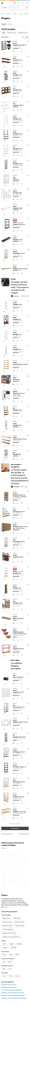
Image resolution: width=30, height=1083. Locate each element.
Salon (20, 13)
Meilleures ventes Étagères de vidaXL (12, 993)
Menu (5, 7)
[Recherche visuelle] (27, 7)
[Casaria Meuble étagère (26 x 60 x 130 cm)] (15, 365)
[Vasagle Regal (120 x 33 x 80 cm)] (15, 91)
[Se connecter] (18, 3)
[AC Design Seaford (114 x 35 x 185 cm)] (15, 753)
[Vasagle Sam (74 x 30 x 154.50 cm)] (15, 320)
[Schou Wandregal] (15, 619)
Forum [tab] (10, 24)
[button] (28, 41)
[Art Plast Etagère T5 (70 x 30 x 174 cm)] (15, 768)
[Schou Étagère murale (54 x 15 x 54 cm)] (15, 440)
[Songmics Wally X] (15, 106)
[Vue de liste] (27, 37)
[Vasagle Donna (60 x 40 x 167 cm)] (15, 76)
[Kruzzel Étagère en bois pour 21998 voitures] (15, 528)
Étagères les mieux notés (9, 987)
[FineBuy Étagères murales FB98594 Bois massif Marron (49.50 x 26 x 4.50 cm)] (15, 634)
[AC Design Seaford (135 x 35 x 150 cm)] (15, 513)
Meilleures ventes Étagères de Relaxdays (13, 998)
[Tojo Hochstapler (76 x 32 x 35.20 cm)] (15, 678)
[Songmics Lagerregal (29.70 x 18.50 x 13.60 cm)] (15, 813)
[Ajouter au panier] (22, 51)
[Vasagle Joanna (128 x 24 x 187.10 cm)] (15, 604)
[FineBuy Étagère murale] (15, 269)
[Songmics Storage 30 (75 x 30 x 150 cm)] (15, 46)
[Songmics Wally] (15, 209)
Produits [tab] (3, 24)
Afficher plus (15, 828)
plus (6, 907)
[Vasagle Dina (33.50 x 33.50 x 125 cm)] (15, 573)
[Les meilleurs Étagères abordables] (15, 664)
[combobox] (3, 32)
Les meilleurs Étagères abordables (11, 990)
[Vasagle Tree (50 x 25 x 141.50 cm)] (15, 350)
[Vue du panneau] (23, 37)
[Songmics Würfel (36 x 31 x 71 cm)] (15, 693)
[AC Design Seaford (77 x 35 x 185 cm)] (15, 254)
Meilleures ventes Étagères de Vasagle (13, 995)
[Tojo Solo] (15, 180)
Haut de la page (24, 834)
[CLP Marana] (15, 380)
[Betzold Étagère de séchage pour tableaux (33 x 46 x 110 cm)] (15, 497)
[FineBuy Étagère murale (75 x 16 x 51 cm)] (15, 723)
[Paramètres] (14, 3)
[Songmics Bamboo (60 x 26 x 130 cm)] (15, 798)
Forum (3, 848)
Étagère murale (23, 32)
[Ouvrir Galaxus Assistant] (22, 3)
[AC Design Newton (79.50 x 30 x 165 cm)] (15, 708)
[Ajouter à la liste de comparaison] (14, 51)
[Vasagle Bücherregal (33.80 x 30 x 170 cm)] (15, 738)
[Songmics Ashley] (15, 558)
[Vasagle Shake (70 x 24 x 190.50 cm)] (15, 120)
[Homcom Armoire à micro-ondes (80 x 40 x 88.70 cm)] (15, 395)
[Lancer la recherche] (10, 8)
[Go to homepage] (2, 3)
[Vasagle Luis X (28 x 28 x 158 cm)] (15, 335)
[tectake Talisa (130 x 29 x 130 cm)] (15, 194)
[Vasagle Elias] (15, 455)
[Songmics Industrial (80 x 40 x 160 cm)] (15, 224)
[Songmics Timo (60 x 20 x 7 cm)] (15, 61)
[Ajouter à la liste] (18, 51)
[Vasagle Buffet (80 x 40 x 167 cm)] (15, 135)
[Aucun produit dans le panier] (27, 3)
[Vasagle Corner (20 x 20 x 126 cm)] (15, 306)
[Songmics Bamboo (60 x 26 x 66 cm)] (15, 650)
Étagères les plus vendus (8, 984)
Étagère (15, 41)
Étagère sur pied (11, 32)
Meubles (15, 13)
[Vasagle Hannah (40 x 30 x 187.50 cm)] (15, 165)
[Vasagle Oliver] (15, 426)
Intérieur (8, 13)
